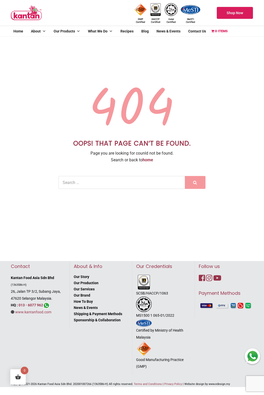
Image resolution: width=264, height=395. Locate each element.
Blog (145, 31)
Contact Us (197, 31)
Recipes (127, 31)
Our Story (81, 277)
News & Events (168, 31)
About (36, 31)
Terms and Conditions (148, 384)
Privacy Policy (173, 384)
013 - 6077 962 (31, 305)
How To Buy (83, 301)
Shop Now (235, 13)
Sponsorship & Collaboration (97, 320)
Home (18, 31)
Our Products (64, 31)
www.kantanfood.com (33, 312)
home (148, 159)
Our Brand (82, 295)
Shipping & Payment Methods (98, 314)
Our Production (86, 283)
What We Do (98, 31)
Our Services (84, 289)
